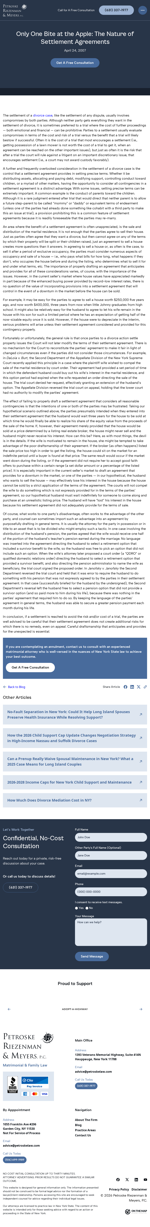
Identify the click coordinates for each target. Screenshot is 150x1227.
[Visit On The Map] (123, 1212)
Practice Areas (85, 1130)
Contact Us (83, 1135)
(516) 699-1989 (14, 1159)
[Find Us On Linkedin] (136, 1179)
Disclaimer (139, 1189)
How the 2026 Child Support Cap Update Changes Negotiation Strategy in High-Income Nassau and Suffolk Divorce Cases (71, 738)
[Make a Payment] (35, 1082)
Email (78, 866)
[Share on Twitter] (138, 687)
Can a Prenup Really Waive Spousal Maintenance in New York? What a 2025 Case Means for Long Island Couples (70, 761)
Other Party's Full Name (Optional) (98, 847)
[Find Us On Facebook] (118, 1179)
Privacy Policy (119, 1189)
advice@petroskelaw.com (93, 1072)
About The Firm (86, 1120)
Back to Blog (16, 687)
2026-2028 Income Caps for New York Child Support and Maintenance (69, 782)
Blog (78, 1125)
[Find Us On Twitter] (127, 1179)
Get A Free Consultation (75, 63)
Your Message (84, 916)
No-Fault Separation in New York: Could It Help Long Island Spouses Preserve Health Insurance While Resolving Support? (68, 714)
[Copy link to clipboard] (145, 687)
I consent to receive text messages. (99, 902)
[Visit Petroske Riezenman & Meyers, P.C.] (15, 10)
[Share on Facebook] (125, 687)
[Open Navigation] (142, 10)
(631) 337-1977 (116, 10)
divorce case (42, 115)
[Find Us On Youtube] (145, 1179)
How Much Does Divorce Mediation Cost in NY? (49, 800)
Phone (79, 884)
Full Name (81, 829)
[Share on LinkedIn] (132, 687)
